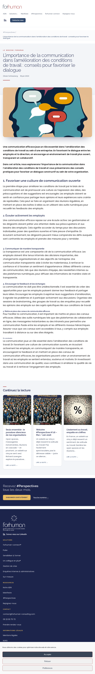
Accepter (47, 654)
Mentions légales (10, 635)
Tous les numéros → (41, 497)
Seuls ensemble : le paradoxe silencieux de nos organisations (16, 432)
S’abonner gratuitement (17, 497)
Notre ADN (7, 587)
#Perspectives (9, 32)
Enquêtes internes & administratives (18, 571)
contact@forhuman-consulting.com (19, 614)
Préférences (47, 668)
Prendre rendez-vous (12, 625)
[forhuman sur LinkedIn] (5, 20)
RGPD (5, 641)
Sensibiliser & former (12, 555)
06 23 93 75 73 (9, 619)
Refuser (47, 661)
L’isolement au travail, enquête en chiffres (77, 430)
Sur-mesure (8, 577)
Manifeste (7, 593)
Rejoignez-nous (9, 603)
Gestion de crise (10, 566)
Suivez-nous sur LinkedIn (16, 534)
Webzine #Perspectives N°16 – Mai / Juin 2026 (46, 432)
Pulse (5, 550)
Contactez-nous (18, 20)
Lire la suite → (12, 465)
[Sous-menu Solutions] (17, 13)
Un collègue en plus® (12, 561)
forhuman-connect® (12, 545)
